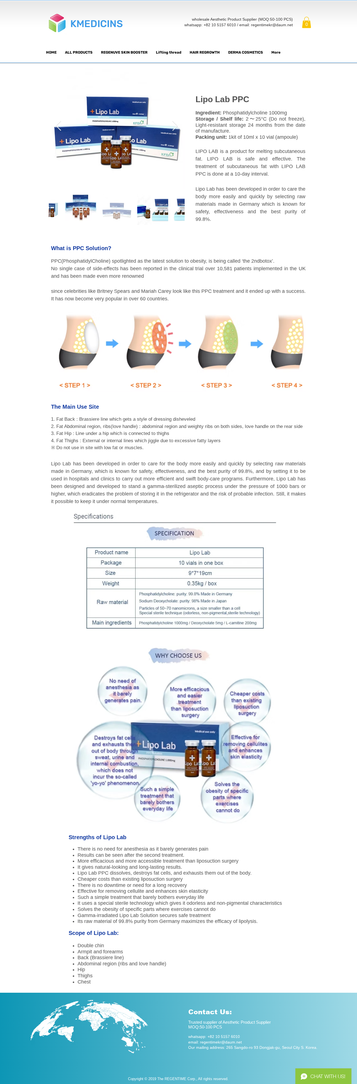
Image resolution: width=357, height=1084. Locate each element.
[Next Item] (175, 126)
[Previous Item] (58, 126)
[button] (306, 22)
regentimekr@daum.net (272, 25)
